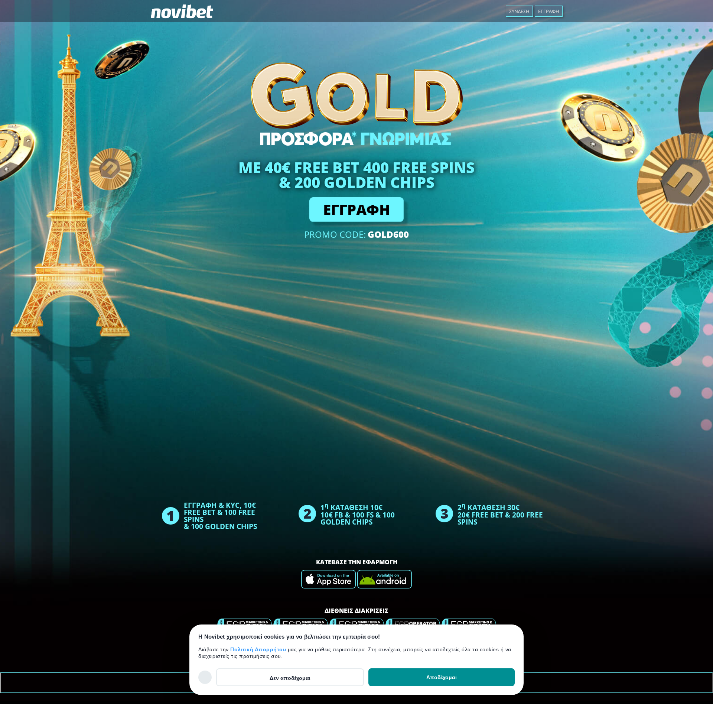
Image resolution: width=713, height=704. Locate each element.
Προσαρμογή (205, 677)
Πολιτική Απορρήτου (259, 649)
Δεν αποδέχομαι (290, 678)
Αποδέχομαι (441, 677)
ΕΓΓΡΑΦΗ (356, 209)
